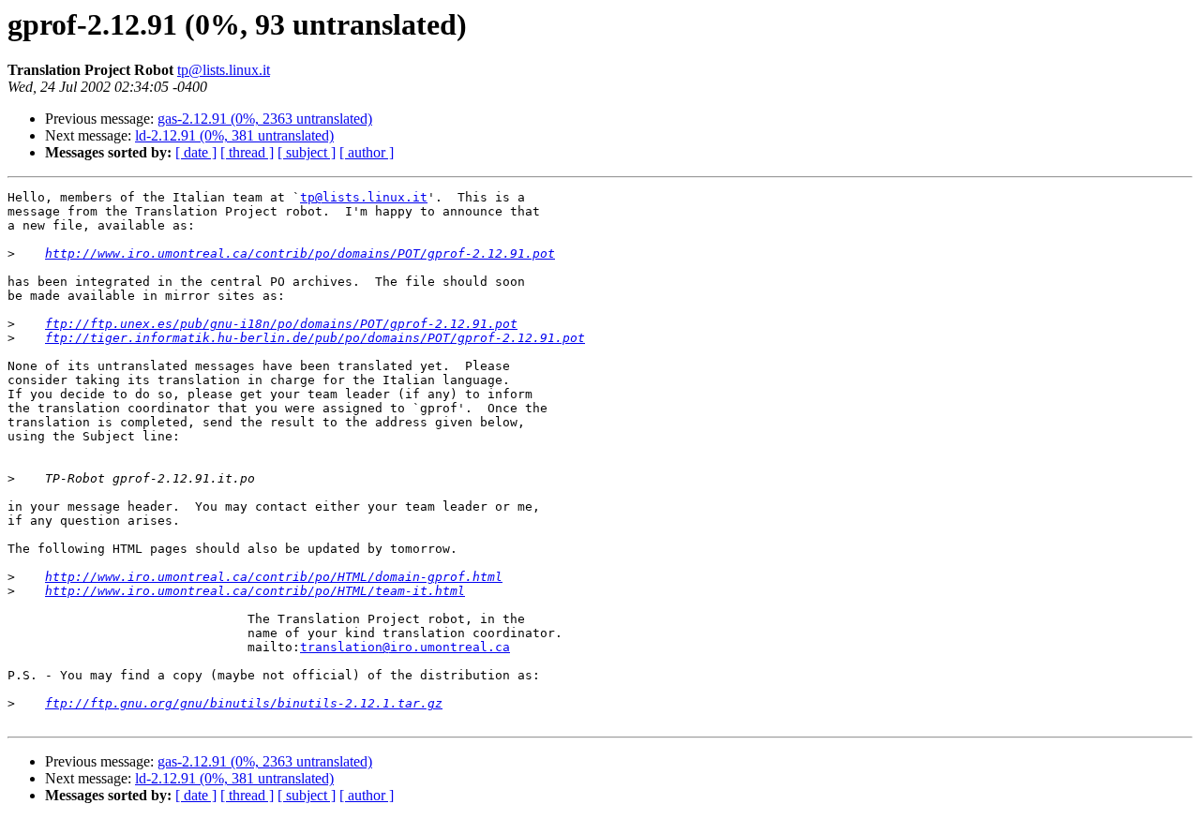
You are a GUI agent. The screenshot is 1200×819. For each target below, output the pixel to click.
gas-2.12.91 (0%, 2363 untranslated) (265, 119)
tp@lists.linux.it (223, 70)
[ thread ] (247, 152)
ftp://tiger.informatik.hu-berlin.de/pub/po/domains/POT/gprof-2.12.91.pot (315, 338)
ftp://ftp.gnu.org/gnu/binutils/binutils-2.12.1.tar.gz (243, 703)
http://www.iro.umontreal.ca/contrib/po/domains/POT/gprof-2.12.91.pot (300, 253)
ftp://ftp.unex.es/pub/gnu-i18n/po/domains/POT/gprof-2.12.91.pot (281, 324)
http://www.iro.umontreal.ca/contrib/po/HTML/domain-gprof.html (273, 577)
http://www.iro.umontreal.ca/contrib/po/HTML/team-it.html (255, 591)
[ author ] (366, 152)
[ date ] (196, 152)
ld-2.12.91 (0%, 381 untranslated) (234, 135)
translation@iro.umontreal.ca (405, 647)
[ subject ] (307, 152)
